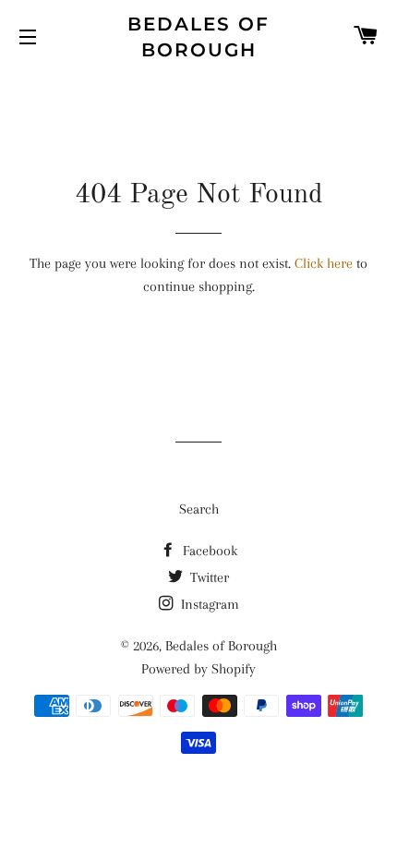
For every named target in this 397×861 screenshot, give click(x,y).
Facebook (208, 550)
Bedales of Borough (198, 37)
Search (199, 509)
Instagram (208, 604)
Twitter (207, 577)
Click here (324, 263)
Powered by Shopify (198, 669)
